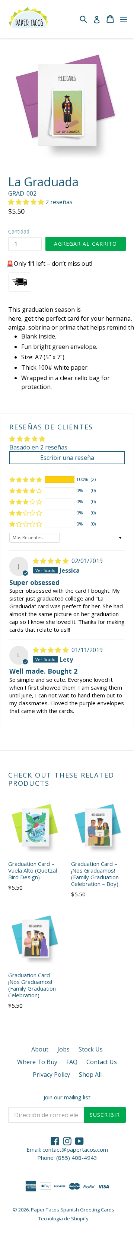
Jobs (63, 1049)
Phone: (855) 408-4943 (67, 1157)
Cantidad (18, 231)
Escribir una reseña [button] (67, 458)
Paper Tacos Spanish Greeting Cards (72, 1209)
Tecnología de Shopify (63, 1218)
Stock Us (91, 1049)
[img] (51, 561)
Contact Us (101, 1062)
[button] (26, 202)
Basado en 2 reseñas (38, 447)
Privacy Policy (51, 1074)
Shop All (90, 1074)
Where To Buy (37, 1062)
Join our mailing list (67, 1097)
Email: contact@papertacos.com (67, 1149)
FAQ (71, 1062)
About (39, 1049)
